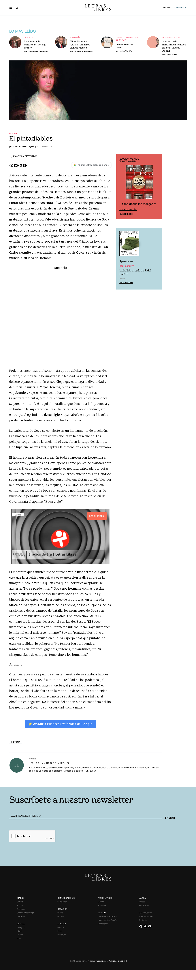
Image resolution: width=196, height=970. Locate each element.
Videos (179, 37)
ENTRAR (167, 8)
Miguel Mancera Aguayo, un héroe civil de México (80, 44)
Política (20, 905)
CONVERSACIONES (66, 898)
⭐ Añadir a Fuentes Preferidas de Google (60, 724)
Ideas (59, 931)
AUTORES (139, 782)
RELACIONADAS (50, 782)
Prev (120, 186)
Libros (19, 931)
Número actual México (107, 916)
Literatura (21, 916)
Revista (13, 133)
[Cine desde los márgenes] (139, 183)
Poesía (60, 912)
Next (158, 186)
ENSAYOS (61, 924)
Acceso (142, 901)
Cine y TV (28, 37)
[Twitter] (16, 165)
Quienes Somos (145, 912)
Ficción (60, 916)
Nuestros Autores (146, 916)
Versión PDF (126, 282)
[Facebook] (11, 165)
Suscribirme (144, 905)
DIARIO (20, 898)
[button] (10, 8)
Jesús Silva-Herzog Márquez (49, 763)
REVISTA (102, 913)
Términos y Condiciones (97, 961)
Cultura (20, 901)
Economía (75, 37)
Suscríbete (126, 214)
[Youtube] (150, 926)
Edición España (128, 209)
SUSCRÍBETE (180, 7)
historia (15, 742)
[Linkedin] (20, 165)
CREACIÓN (62, 909)
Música (20, 934)
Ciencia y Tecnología (127, 37)
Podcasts (102, 905)
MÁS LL (142, 898)
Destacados (103, 923)
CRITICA (21, 924)
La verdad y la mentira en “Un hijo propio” (35, 44)
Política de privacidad (118, 961)
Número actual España (107, 920)
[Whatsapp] (25, 165)
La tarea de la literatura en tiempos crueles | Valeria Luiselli (174, 46)
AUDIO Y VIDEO (105, 898)
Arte (19, 938)
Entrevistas (168, 37)
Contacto (143, 920)
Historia (60, 927)
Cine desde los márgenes (139, 204)
